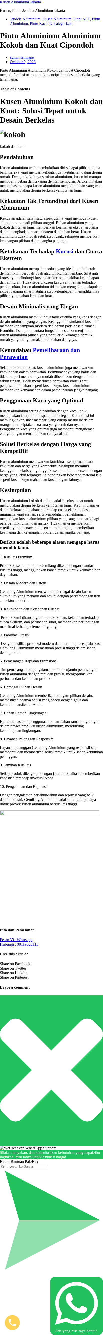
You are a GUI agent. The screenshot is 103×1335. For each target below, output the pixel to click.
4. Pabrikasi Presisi (15, 635)
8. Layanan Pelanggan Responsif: (26, 739)
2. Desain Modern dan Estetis (23, 583)
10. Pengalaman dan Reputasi (23, 786)
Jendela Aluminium (25, 19)
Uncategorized (61, 23)
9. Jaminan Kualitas (15, 765)
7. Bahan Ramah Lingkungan (23, 713)
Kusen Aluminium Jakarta (20, 2)
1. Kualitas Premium (16, 557)
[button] (51, 557)
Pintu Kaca (39, 23)
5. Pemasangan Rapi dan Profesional (29, 661)
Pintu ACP (82, 19)
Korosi (65, 251)
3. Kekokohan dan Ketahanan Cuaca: (29, 609)
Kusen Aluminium (57, 19)
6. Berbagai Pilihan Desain (21, 687)
